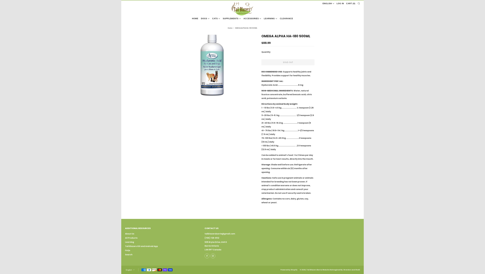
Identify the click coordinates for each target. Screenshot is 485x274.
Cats (215, 18)
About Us (129, 233)
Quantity (265, 52)
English (327, 3)
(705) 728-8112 (212, 238)
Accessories (251, 18)
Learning (269, 18)
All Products (131, 238)
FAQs (127, 250)
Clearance (286, 18)
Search (128, 254)
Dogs (204, 18)
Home (195, 18)
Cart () (350, 3)
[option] (212, 65)
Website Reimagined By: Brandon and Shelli (341, 270)
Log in (340, 3)
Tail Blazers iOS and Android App (141, 246)
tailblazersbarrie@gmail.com (220, 233)
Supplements (230, 18)
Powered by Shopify (289, 270)
